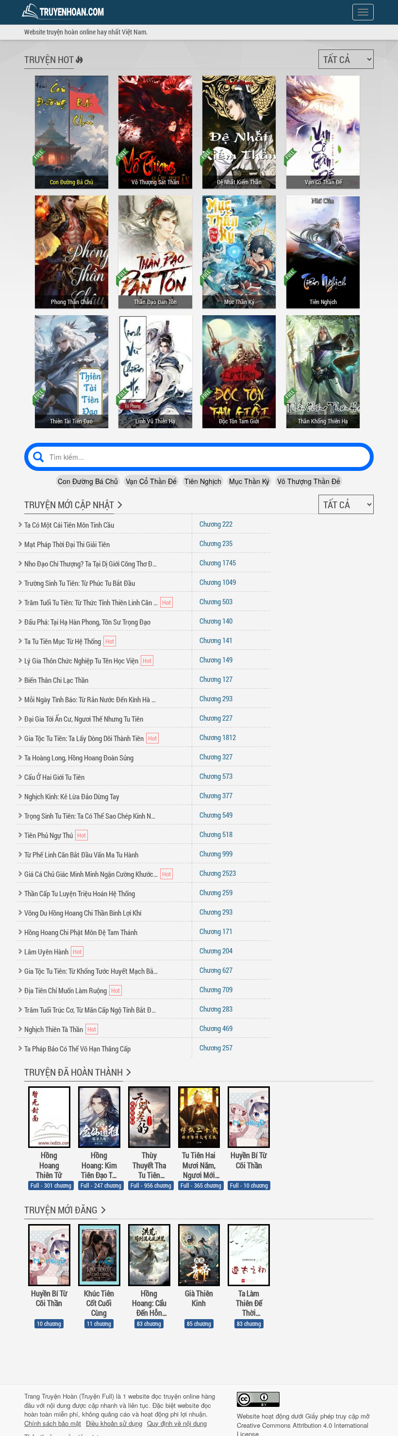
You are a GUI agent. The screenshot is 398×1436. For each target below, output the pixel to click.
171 (215, 931)
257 (215, 1047)
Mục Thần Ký (249, 481)
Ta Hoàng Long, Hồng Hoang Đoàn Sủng (78, 757)
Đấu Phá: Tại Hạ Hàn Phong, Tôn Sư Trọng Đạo (87, 622)
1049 (217, 582)
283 (215, 1009)
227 (215, 718)
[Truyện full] (127, 1078)
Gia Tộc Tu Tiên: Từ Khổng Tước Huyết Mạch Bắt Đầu (91, 971)
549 (215, 815)
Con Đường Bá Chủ (88, 481)
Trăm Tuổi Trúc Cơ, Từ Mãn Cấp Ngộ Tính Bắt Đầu (91, 1010)
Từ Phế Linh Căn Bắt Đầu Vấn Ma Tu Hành (81, 854)
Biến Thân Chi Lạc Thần (56, 680)
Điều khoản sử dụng (114, 1423)
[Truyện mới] (118, 511)
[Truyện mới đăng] (102, 1216)
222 (215, 524)
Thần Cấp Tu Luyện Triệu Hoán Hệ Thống (79, 893)
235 (215, 543)
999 (215, 853)
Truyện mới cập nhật (69, 504)
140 (215, 621)
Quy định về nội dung (177, 1423)
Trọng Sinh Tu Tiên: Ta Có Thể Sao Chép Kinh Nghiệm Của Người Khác (91, 816)
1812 (217, 737)
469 (215, 1028)
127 (215, 679)
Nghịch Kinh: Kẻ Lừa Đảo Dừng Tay (71, 796)
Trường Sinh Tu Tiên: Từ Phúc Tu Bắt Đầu (79, 583)
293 (215, 698)
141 (215, 640)
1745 (217, 562)
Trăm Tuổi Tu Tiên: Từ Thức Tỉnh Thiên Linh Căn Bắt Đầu (91, 602)
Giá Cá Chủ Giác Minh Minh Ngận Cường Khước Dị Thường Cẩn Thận (91, 874)
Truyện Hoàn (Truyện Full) (78, 1396)
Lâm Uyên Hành (46, 951)
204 (215, 950)
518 (215, 834)
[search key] (199, 457)
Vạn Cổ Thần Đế (151, 481)
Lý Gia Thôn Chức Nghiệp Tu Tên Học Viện (81, 660)
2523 (217, 873)
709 (215, 989)
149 (215, 659)
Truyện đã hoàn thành (73, 1071)
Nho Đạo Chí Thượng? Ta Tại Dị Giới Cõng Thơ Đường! (91, 563)
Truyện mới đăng (61, 1209)
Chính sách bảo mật (52, 1423)
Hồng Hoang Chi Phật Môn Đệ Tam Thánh (80, 932)
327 (215, 756)
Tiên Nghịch (202, 481)
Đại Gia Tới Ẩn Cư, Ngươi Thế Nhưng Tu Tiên (83, 719)
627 (215, 970)
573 (215, 776)
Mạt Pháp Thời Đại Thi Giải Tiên (67, 544)
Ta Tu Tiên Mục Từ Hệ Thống (62, 641)
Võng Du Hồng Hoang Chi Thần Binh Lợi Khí (82, 913)
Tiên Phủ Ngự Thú (48, 835)
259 (215, 892)
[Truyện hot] (78, 66)
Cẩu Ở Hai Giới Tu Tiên (54, 777)
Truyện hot (49, 59)
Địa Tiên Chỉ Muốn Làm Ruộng (65, 990)
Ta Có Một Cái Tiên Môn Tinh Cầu (69, 525)
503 (215, 601)
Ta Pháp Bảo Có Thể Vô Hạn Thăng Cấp (77, 1048)
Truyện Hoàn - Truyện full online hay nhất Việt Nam (64, 11)
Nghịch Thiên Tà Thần (53, 1029)
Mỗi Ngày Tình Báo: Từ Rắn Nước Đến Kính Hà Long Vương (91, 699)
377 (215, 795)
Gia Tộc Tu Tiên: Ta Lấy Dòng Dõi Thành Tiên (84, 738)
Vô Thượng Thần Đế (308, 481)
